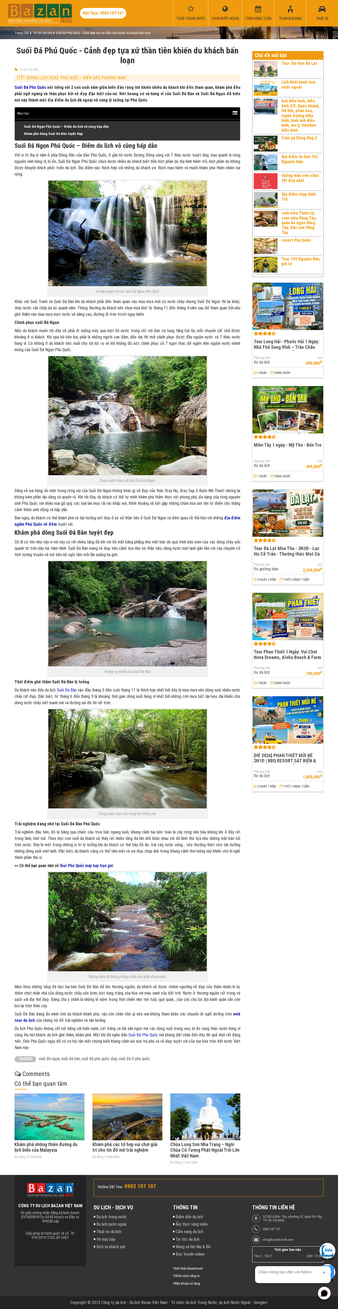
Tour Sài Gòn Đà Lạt (299, 63)
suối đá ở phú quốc (134, 1058)
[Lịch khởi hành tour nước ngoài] (266, 88)
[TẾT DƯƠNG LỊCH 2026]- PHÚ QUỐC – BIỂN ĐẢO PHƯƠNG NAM (71, 77)
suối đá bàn (70, 1058)
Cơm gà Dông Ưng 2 (299, 137)
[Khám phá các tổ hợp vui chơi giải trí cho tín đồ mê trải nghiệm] (127, 1116)
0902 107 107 (271, 1229)
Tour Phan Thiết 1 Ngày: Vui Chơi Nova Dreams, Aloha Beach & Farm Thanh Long (287, 657)
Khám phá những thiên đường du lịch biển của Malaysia (46, 1147)
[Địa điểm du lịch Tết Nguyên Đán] (266, 162)
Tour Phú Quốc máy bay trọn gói (86, 865)
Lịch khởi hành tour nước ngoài (298, 84)
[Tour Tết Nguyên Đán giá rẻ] (266, 265)
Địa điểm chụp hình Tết (298, 197)
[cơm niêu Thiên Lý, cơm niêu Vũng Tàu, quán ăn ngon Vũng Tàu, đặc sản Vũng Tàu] (266, 223)
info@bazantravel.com (278, 1240)
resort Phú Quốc (296, 240)
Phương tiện (262, 358)
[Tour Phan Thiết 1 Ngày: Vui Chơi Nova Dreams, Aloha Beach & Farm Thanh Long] (287, 616)
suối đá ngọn (49, 1058)
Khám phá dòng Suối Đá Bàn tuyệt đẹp (53, 133)
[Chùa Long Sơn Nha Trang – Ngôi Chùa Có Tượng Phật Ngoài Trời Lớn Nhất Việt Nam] (205, 1116)
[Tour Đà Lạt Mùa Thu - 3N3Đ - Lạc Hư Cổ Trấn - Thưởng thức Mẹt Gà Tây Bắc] (287, 513)
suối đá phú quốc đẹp (99, 1058)
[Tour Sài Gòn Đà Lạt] (266, 69)
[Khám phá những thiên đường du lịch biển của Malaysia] (49, 1116)
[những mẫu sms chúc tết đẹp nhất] (266, 181)
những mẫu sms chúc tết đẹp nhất (300, 178)
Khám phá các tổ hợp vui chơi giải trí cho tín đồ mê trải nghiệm (124, 1147)
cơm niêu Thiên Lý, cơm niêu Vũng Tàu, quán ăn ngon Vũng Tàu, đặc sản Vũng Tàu (299, 222)
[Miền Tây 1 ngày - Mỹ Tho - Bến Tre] (287, 409)
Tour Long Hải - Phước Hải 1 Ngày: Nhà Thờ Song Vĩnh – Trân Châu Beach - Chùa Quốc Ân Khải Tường (287, 347)
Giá (319, 358)
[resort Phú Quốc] (266, 246)
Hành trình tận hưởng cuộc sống (30, 20)
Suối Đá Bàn (67, 690)
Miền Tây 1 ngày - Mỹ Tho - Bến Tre (287, 445)
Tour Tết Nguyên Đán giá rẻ (300, 261)
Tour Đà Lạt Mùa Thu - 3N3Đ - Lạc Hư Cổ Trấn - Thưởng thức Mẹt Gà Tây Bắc (287, 554)
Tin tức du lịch (28, 69)
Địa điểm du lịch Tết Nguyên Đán (299, 159)
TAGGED (25, 1059)
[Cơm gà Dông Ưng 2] (266, 144)
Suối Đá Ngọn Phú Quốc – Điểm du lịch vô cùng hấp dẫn (66, 126)
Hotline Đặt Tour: (110, 1187)
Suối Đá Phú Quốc (30, 87)
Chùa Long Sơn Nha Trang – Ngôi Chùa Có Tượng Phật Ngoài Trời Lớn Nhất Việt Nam (205, 1150)
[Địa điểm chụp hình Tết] (266, 200)
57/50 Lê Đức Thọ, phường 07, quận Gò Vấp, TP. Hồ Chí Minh (293, 1218)
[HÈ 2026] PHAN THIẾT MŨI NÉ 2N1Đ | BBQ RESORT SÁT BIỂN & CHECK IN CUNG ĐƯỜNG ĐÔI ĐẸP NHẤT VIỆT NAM (286, 764)
